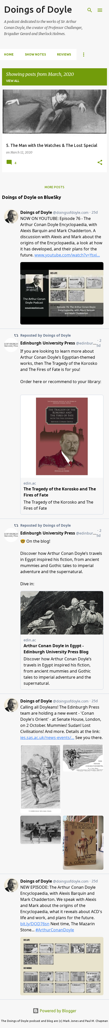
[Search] (90, 10)
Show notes (35, 54)
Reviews (64, 54)
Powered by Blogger (57, 1010)
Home (9, 54)
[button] (100, 162)
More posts (54, 187)
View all (12, 80)
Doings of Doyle (38, 9)
